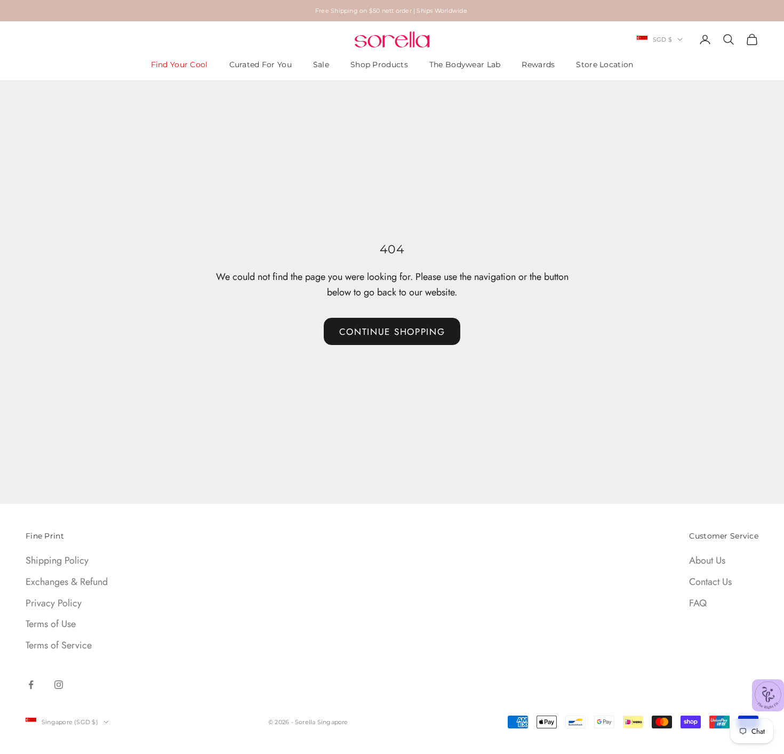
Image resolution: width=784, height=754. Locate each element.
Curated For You (260, 64)
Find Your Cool (179, 64)
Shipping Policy (57, 560)
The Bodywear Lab (465, 64)
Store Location (604, 64)
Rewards (538, 64)
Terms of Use (51, 624)
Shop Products (379, 64)
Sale (321, 64)
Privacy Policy (54, 603)
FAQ (698, 603)
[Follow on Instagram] (58, 684)
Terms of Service (59, 645)
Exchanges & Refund (67, 582)
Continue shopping (392, 331)
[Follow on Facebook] (31, 684)
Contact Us (710, 582)
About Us (707, 560)
